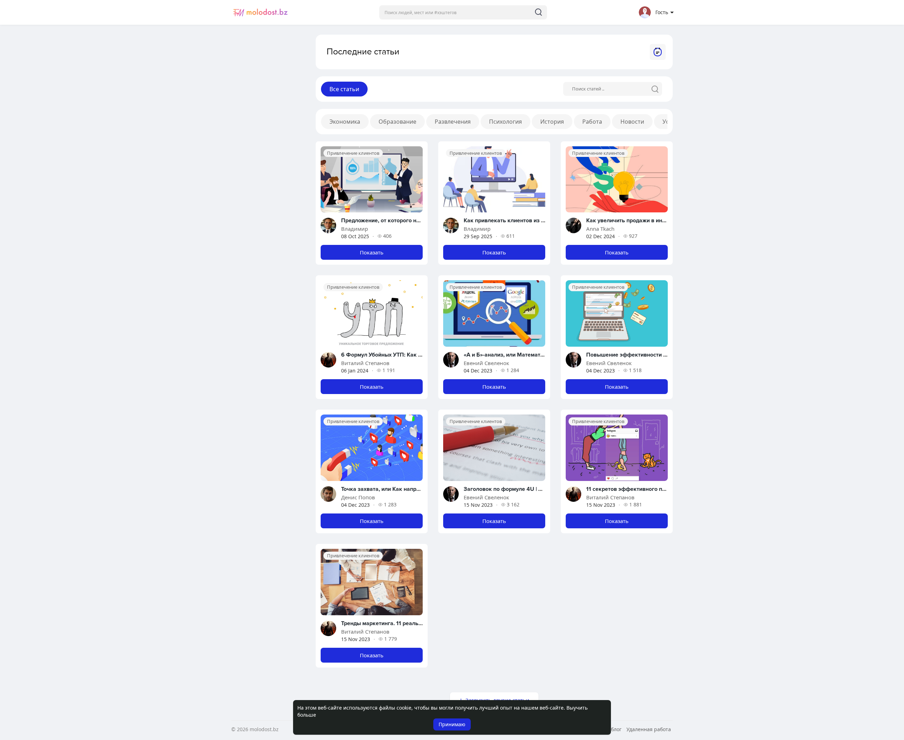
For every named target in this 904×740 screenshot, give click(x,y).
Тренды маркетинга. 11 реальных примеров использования (419, 623)
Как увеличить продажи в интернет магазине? (647, 220)
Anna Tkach (600, 228)
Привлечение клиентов (353, 153)
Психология (505, 121)
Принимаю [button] (452, 724)
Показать (371, 252)
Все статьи (344, 89)
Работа (592, 121)
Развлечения (453, 121)
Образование (397, 121)
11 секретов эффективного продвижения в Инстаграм (658, 489)
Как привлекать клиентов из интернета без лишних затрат (541, 220)
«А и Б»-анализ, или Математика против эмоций (527, 354)
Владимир (354, 228)
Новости (632, 121)
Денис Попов (358, 497)
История (552, 121)
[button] (463, 12)
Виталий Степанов (365, 362)
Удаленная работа (648, 729)
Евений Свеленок (486, 362)
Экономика (344, 121)
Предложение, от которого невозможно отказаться (409, 220)
